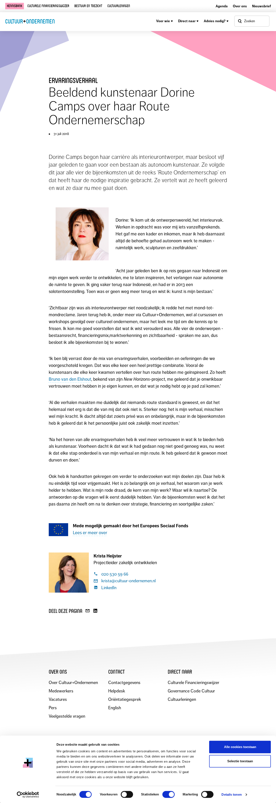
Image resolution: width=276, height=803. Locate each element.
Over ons (240, 6)
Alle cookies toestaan (240, 747)
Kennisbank (14, 6)
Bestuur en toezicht (88, 6)
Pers (53, 707)
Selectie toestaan (240, 761)
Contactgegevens (124, 682)
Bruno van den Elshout (70, 379)
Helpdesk (116, 691)
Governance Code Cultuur (191, 691)
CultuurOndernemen (30, 21)
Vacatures (58, 699)
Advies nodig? (215, 21)
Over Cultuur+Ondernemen (73, 682)
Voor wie (163, 21)
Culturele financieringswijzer (48, 6)
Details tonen (231, 794)
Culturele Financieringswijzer (193, 682)
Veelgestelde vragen (67, 716)
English (114, 707)
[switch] (127, 794)
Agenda (222, 6)
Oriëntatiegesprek (124, 699)
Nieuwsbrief (261, 6)
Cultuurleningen (118, 6)
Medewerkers (61, 691)
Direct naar (187, 21)
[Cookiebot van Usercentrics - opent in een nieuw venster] (28, 794)
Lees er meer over (90, 532)
